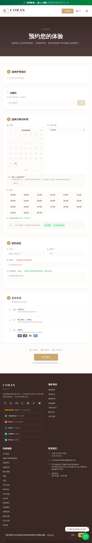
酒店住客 (6, 516)
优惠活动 (6, 467)
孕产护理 (51, 416)
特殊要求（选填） (30, 271)
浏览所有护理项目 (17, 78)
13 (31, 148)
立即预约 (67, 11)
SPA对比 (6, 489)
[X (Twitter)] (22, 403)
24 (16, 159)
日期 (11, 125)
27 (31, 159)
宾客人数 (53, 125)
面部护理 (51, 399)
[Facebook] (5, 403)
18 (21, 153)
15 (41, 148)
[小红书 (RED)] (28, 403)
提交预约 (46, 357)
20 (31, 153)
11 (21, 148)
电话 (52, 249)
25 (21, 159)
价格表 (5, 525)
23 (11, 159)
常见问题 (6, 494)
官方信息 (6, 485)
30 (11, 164)
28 (36, 159)
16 (11, 153)
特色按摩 (51, 403)
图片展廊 (6, 472)
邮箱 (20, 260)
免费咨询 (6, 512)
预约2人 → (16, 183)
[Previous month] (10, 130)
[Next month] (41, 130)
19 (26, 153)
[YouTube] (39, 403)
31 (16, 164)
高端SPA (6, 463)
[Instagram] (11, 403)
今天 (25, 170)
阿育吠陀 (51, 390)
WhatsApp (60, 225)
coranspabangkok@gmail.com (64, 460)
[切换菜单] (87, 11)
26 (26, 159)
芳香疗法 (51, 394)
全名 (12, 249)
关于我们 (6, 454)
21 (36, 153)
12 (26, 148)
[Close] (89, 2)
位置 (4, 480)
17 (16, 153)
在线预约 (6, 507)
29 (41, 159)
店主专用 (6, 521)
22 (41, 153)
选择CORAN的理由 (10, 458)
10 (16, 148)
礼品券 (5, 498)
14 (36, 148)
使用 (81, 103)
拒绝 (73, 535)
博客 (4, 476)
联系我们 (6, 503)
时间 (11, 190)
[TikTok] (34, 403)
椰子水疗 (51, 412)
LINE (48, 225)
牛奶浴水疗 (52, 408)
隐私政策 (50, 535)
